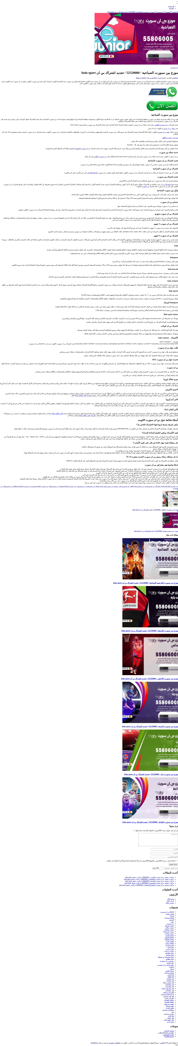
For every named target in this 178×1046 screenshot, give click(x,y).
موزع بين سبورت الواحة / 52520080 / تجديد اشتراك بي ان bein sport (150, 822)
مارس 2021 (170, 903)
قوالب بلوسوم (113, 1043)
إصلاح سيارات (169, 918)
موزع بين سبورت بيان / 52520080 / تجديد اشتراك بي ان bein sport (151, 774)
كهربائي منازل (169, 998)
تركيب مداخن (169, 933)
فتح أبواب (170, 975)
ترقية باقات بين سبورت (130, 486)
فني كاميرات (169, 986)
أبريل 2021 (170, 901)
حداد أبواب (170, 947)
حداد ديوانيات (169, 953)
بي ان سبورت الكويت (161, 125)
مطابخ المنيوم (169, 1002)
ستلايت (171, 967)
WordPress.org (169, 1036)
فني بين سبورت (84, 486)
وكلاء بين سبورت (11, 486)
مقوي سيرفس (169, 1004)
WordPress (94, 1043)
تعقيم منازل (170, 941)
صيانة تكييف (170, 971)
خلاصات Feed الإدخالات (166, 1033)
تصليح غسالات (169, 939)
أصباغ (172, 916)
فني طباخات (169, 984)
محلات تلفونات (169, 1000)
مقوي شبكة (170, 1006)
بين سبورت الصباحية (171, 486)
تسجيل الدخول (169, 1031)
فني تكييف (170, 979)
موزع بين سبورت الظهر (170, 138)
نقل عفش (170, 1018)
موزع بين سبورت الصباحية (26, 486)
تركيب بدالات (169, 928)
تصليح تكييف (169, 935)
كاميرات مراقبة (168, 992)
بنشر (172, 922)
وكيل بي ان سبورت (168, 128)
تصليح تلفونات (169, 937)
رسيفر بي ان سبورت (167, 961)
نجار (172, 1012)
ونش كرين (170, 1022)
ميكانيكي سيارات (168, 1010)
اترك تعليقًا (139, 78)
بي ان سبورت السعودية (82, 148)
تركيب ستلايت (169, 929)
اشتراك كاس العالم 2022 (83, 395)
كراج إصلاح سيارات (167, 994)
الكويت (162, 1043)
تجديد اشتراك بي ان (167, 184)
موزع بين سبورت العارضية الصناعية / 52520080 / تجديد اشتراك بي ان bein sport (145, 583)
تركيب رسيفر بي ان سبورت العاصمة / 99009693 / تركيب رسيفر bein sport (149, 879)
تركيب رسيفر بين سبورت (115, 486)
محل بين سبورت (57, 486)
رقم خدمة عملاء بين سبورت (98, 486)
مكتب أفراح (170, 1008)
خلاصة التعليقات (168, 1035)
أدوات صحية (170, 914)
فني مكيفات (170, 990)
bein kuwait (93, 173)
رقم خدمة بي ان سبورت (165, 965)
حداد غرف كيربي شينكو (166, 957)
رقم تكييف (170, 963)
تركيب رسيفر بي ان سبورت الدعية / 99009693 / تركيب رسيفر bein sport (149, 881)
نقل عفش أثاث (169, 1020)
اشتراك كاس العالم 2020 (87, 415)
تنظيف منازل (169, 943)
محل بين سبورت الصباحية (43, 486)
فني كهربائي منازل (167, 988)
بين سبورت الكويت (99, 156)
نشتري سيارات (169, 1014)
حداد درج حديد (169, 951)
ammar (176, 78)
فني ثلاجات (170, 980)
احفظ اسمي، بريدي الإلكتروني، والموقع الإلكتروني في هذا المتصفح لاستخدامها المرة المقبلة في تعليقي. (141, 861)
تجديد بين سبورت (143, 486)
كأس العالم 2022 (57, 413)
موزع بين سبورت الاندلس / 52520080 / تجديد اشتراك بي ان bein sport (149, 679)
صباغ (172, 969)
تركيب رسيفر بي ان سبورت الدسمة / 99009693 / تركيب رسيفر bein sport (149, 883)
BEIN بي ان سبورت (167, 912)
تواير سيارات (169, 945)
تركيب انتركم (169, 926)
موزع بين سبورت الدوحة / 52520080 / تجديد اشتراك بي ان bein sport (150, 726)
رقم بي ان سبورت (163, 132)
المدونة (171, 8)
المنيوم (171, 920)
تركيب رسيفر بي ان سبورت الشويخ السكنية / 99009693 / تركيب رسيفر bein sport (146, 885)
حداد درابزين (170, 949)
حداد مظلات (170, 959)
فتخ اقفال (170, 977)
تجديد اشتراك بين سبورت (156, 486)
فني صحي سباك (168, 982)
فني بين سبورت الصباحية (70, 486)
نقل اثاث (171, 1016)
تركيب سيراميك (168, 931)
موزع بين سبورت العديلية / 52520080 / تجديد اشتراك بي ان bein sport (150, 631)
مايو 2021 (170, 899)
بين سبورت (174, 67)
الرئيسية (171, 6)
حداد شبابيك (170, 955)
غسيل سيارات (169, 973)
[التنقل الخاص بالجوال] (177, 1)
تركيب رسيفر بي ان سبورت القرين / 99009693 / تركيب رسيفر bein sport (149, 877)
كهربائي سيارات (168, 996)
